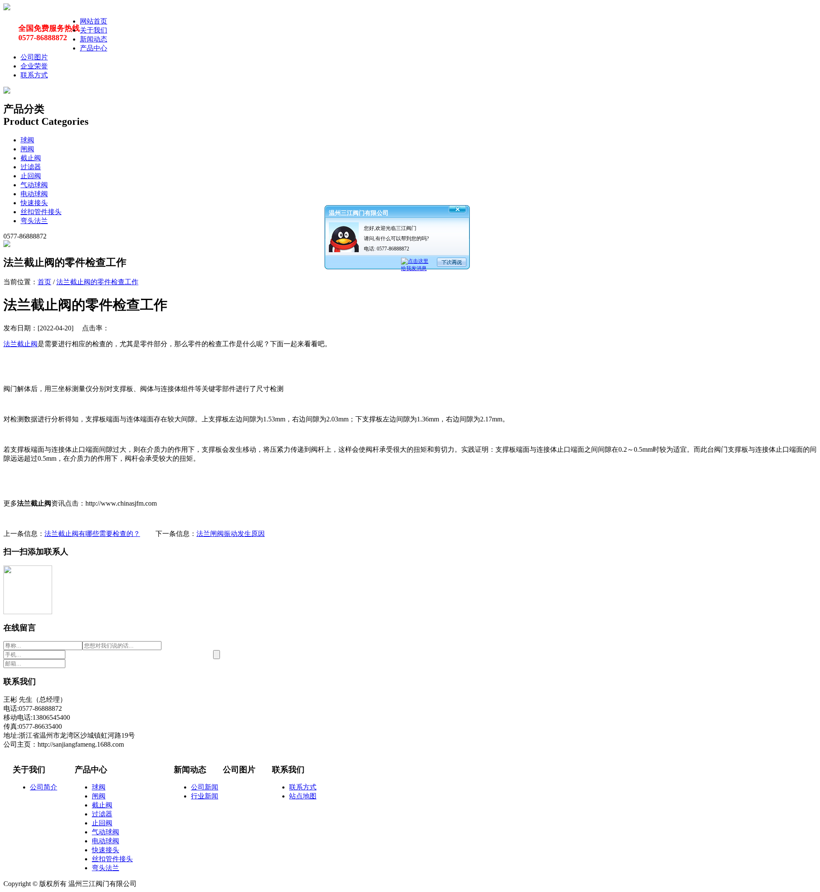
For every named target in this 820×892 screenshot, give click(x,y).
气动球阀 (34, 184)
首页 (44, 282)
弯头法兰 (34, 220)
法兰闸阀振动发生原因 (230, 533)
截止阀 (30, 158)
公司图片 (34, 57)
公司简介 (43, 787)
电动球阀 (34, 193)
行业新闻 (204, 796)
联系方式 (34, 75)
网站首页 (93, 21)
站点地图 (302, 796)
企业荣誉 (34, 66)
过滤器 (30, 167)
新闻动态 (93, 39)
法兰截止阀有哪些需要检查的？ (92, 533)
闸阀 (27, 149)
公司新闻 (204, 787)
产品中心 (93, 48)
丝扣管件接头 (41, 211)
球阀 (27, 140)
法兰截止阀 (20, 343)
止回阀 (30, 176)
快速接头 (34, 202)
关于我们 (93, 30)
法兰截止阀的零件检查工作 (97, 282)
